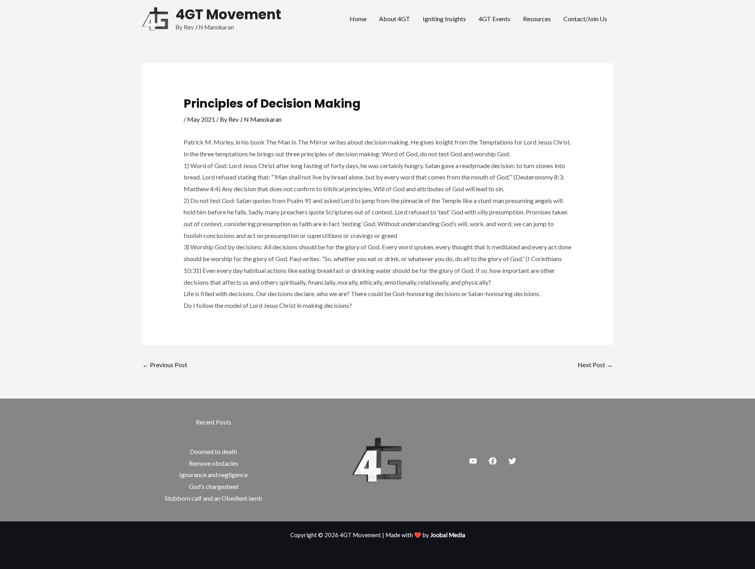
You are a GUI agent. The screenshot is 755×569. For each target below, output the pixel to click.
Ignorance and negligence (213, 474)
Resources (537, 18)
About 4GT (394, 18)
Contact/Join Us (585, 18)
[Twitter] (512, 461)
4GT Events (494, 18)
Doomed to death (213, 451)
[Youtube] (473, 461)
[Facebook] (493, 461)
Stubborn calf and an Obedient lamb (213, 498)
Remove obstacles (213, 463)
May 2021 (201, 119)
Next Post (595, 364)
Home (358, 18)
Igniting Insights (444, 18)
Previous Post (164, 364)
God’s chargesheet (214, 486)
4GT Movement (228, 14)
